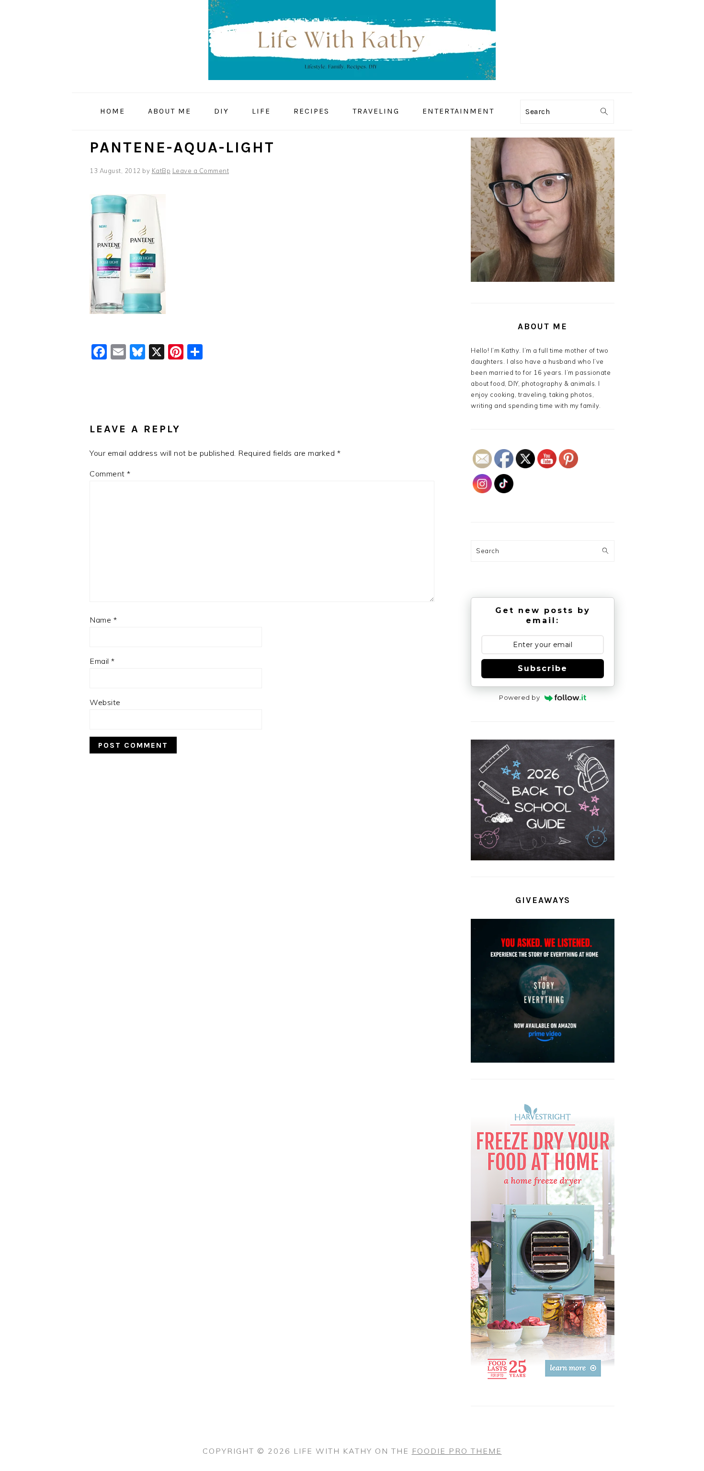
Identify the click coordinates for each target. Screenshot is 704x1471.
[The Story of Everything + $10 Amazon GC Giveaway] (542, 1060)
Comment (110, 473)
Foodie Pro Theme (457, 1451)
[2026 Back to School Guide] (542, 858)
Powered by (519, 697)
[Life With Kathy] (352, 85)
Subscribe (543, 668)
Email (102, 661)
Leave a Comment (200, 170)
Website (105, 702)
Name (103, 620)
